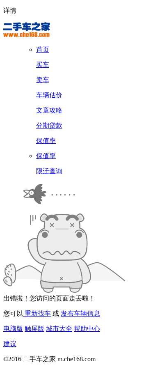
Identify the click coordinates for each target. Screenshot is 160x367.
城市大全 (59, 328)
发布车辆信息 (80, 313)
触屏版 (34, 328)
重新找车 (37, 313)
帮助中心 (87, 328)
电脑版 (13, 328)
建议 (9, 343)
